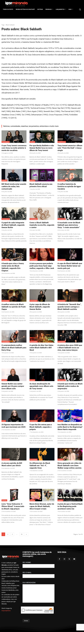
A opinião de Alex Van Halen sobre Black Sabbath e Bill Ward (41, 347)
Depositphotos (6, 610)
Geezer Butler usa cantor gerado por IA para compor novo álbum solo (13, 386)
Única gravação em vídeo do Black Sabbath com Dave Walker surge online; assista (69, 465)
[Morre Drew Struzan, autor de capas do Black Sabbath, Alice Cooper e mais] (42, 495)
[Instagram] (64, 559)
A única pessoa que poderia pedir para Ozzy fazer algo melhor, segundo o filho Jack (42, 265)
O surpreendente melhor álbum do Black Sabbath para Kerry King (14, 347)
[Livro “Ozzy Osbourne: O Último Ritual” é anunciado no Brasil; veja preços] (14, 495)
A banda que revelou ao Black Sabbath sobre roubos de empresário (70, 386)
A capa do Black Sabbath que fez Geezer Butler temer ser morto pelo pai (70, 265)
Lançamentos (61, 142)
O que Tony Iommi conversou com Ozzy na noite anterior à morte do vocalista (14, 147)
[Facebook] (59, 559)
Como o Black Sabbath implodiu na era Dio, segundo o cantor (42, 224)
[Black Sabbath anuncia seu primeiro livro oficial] (42, 175)
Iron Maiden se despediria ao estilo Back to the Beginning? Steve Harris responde (70, 426)
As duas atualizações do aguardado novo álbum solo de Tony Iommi (41, 386)
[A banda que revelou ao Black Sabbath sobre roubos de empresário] (70, 375)
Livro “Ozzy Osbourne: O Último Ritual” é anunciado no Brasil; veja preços (13, 506)
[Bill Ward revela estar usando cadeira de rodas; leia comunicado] (14, 175)
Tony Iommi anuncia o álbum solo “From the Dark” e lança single (70, 147)
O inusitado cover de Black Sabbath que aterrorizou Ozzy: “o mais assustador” (69, 224)
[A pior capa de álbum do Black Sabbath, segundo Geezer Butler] (42, 295)
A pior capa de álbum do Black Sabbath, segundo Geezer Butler (40, 306)
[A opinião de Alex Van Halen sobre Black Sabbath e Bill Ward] (42, 336)
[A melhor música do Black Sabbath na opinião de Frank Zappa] (14, 295)
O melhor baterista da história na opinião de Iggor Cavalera (69, 186)
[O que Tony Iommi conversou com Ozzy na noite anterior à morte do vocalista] (14, 136)
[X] (69, 559)
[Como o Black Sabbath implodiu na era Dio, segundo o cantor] (42, 213)
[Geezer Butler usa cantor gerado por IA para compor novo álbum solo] (14, 375)
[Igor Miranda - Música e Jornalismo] (16, 4)
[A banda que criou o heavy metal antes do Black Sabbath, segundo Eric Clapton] (14, 254)
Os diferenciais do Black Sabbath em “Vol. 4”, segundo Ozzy (40, 465)
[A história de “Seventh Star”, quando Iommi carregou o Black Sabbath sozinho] (70, 295)
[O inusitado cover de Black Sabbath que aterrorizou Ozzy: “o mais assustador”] (70, 213)
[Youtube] (74, 559)
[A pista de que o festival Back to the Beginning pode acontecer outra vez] (70, 495)
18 (21, 534)
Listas (3, 421)
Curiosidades (5, 142)
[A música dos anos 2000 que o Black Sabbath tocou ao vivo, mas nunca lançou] (70, 336)
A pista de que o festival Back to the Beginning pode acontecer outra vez (70, 506)
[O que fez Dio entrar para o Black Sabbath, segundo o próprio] (42, 415)
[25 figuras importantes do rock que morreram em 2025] (14, 415)
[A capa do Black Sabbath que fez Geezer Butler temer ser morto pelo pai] (70, 254)
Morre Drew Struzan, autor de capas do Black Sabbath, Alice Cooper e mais (42, 506)
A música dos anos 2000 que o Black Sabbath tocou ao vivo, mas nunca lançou (70, 347)
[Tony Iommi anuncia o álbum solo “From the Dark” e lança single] (70, 136)
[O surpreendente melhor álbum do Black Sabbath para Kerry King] (14, 336)
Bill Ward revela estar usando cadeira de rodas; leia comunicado (14, 186)
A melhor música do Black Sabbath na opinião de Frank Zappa (14, 306)
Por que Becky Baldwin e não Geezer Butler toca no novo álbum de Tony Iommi (42, 147)
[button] (79, 9)
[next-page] (26, 534)
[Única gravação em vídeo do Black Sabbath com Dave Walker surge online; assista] (70, 454)
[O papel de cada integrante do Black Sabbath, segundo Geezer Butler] (14, 213)
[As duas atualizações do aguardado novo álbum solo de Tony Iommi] (42, 375)
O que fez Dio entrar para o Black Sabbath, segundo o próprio (41, 426)
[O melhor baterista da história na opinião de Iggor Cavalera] (70, 175)
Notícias (32, 142)
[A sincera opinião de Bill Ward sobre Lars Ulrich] (14, 454)
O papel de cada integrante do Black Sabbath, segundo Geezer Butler (13, 224)
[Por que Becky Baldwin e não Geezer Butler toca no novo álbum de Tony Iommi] (42, 136)
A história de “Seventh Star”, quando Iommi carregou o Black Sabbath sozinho (69, 306)
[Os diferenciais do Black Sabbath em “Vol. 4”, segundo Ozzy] (42, 454)
